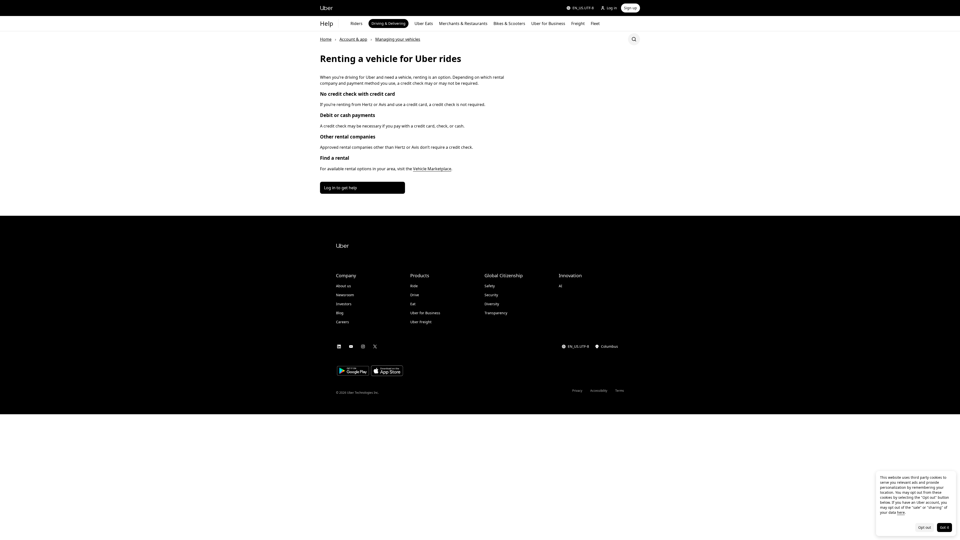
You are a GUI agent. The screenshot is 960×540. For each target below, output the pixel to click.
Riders (356, 23)
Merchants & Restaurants (463, 23)
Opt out (924, 527)
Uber (326, 8)
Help (326, 23)
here (901, 512)
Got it (944, 527)
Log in (612, 8)
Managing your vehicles (397, 39)
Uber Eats (423, 23)
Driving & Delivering (389, 23)
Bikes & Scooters (509, 23)
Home (326, 39)
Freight (578, 23)
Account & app (353, 39)
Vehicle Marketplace (432, 169)
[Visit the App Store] (387, 372)
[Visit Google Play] (353, 371)
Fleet (595, 23)
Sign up (630, 8)
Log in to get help (340, 187)
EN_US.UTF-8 (583, 8)
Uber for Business (548, 23)
